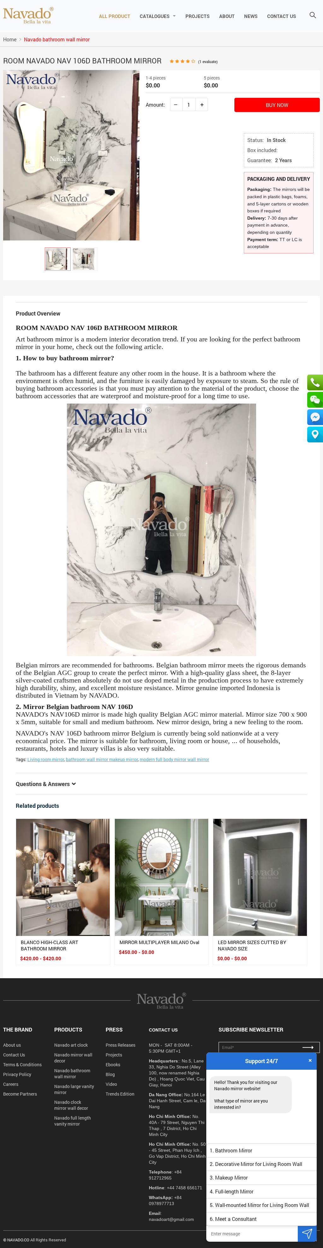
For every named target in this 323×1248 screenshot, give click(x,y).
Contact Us (14, 1055)
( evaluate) (208, 61)
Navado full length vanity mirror (72, 1121)
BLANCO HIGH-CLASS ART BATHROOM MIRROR (49, 945)
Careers (10, 1084)
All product (114, 16)
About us (12, 1045)
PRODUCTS (68, 1029)
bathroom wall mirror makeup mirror (102, 759)
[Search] (313, 16)
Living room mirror (45, 759)
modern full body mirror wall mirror (174, 759)
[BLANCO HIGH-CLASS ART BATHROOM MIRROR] (63, 877)
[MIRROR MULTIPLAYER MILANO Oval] (161, 877)
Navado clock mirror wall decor (71, 1105)
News (251, 16)
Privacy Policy (17, 1074)
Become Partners (20, 1094)
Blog (110, 1074)
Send (307, 1234)
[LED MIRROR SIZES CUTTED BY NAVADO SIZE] (260, 877)
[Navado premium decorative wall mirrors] (28, 16)
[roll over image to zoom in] (71, 154)
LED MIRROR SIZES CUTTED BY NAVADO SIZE (252, 945)
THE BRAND (17, 1029)
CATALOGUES (155, 16)
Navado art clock (71, 1045)
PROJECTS (197, 16)
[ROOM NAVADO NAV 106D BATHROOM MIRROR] (58, 259)
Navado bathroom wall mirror (72, 1073)
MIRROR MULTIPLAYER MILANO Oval (159, 942)
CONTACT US (281, 16)
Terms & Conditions (22, 1065)
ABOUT (227, 16)
